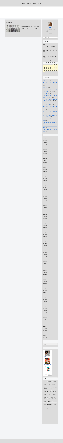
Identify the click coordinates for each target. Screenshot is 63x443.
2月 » (47, 73)
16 (56, 67)
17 (44, 68)
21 (52, 68)
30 (56, 70)
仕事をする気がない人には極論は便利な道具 (50, 51)
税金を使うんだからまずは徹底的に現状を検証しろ (50, 57)
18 (46, 68)
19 (48, 68)
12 (48, 67)
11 (46, 67)
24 (44, 70)
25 (46, 70)
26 (48, 70)
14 (52, 67)
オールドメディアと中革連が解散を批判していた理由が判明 (50, 47)
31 (44, 71)
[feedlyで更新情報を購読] (50, 33)
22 (54, 68)
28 (52, 70)
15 (54, 67)
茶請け (50, 27)
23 (56, 68)
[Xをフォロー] (49, 33)
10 (44, 67)
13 (50, 67)
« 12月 (44, 73)
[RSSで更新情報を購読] (51, 33)
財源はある (45, 44)
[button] (56, 37)
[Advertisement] (31, 12)
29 (54, 70)
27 (50, 70)
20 (50, 68)
